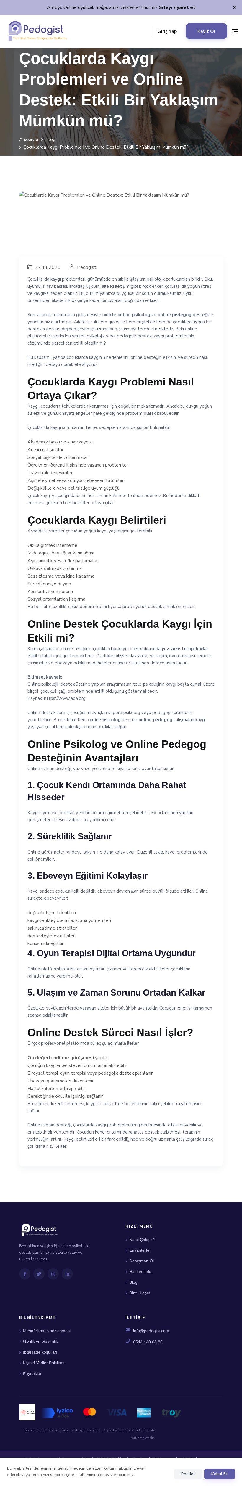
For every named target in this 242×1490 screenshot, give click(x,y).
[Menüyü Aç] (235, 31)
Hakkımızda (140, 1271)
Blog (50, 139)
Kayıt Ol (206, 31)
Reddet (188, 1474)
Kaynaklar (32, 1373)
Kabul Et (219, 1474)
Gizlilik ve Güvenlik (40, 1341)
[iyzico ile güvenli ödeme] (111, 1412)
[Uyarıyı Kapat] (234, 8)
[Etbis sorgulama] (27, 1412)
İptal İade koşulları (40, 1352)
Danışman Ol (141, 1260)
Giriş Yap (167, 31)
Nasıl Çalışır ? (142, 1239)
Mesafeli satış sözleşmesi (47, 1330)
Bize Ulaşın (139, 1292)
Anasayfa (28, 139)
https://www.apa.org (65, 698)
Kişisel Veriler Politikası (44, 1362)
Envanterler (140, 1250)
